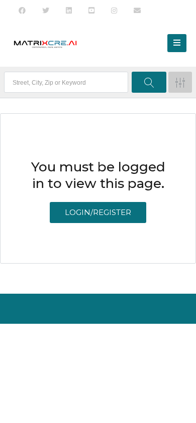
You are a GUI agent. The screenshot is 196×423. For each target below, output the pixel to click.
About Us (70, 341)
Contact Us (112, 341)
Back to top (97, 361)
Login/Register (98, 212)
